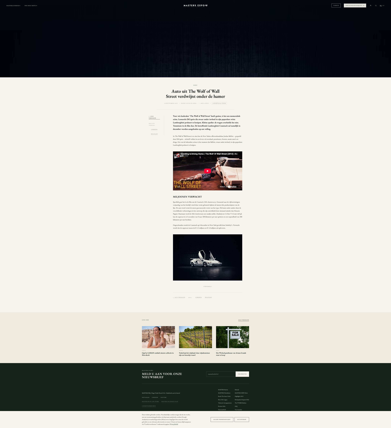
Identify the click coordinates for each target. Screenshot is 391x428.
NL (381, 5)
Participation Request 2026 (242, 400)
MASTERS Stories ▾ (13, 5)
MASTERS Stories (223, 390)
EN (383, 5)
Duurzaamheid (222, 409)
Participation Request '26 (355, 5)
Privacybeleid (174, 424)
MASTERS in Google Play (169, 401)
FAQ (236, 406)
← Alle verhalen (152, 117)
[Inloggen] (370, 5)
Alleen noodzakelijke (222, 419)
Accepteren (241, 419)
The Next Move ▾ (30, 5)
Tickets (336, 5)
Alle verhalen (243, 320)
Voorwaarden (238, 409)
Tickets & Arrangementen (225, 403)
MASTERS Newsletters (224, 393)
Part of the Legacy (222, 400)
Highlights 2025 (239, 396)
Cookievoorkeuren (149, 406)
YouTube (163, 397)
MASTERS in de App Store (150, 401)
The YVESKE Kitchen (240, 403)
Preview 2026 (221, 406)
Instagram (145, 397)
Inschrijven (242, 374)
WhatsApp (154, 134)
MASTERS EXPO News (241, 393)
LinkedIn (154, 129)
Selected (237, 390)
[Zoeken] (376, 5)
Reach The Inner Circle (224, 396)
